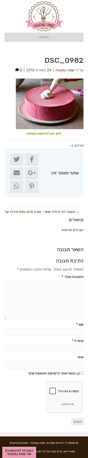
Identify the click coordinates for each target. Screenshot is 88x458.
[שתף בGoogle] (31, 172)
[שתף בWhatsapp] (16, 186)
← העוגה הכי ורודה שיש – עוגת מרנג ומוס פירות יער (42, 212)
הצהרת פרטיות (72, 230)
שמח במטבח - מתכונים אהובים (27, 442)
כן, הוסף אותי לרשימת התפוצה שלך (54, 373)
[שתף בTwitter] (16, 159)
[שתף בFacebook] (31, 159)
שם (79, 324)
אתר (80, 357)
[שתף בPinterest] (31, 186)
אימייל (77, 341)
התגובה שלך (72, 277)
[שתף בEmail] (16, 172)
